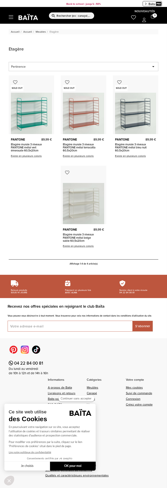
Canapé (92, 393)
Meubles (92, 387)
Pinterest (13, 349)
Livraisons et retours (61, 393)
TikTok (36, 349)
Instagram (24, 349)
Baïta (152, 4)
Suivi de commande (139, 393)
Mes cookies (134, 387)
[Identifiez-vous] (144, 20)
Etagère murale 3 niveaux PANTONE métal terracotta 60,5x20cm (79, 147)
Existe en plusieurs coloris (26, 156)
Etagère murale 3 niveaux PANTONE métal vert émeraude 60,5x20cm (26, 147)
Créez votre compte (139, 404)
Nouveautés (145, 11)
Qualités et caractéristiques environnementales (77, 475)
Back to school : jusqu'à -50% (83, 4)
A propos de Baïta (60, 387)
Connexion (133, 399)
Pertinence (83, 66)
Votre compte (135, 379)
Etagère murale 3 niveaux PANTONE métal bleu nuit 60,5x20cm (131, 147)
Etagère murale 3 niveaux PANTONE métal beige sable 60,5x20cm (78, 237)
